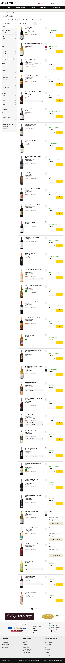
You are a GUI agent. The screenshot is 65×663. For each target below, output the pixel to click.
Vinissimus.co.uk (5, 644)
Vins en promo (44, 7)
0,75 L (9, 85)
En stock (52, 385)
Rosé (9, 43)
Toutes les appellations (28, 649)
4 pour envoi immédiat (54, 305)
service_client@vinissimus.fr (56, 629)
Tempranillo (14, 19)
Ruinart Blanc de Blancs (28, 645)
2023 (9, 97)
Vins (9, 7)
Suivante (37, 608)
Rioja (46, 647)
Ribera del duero (48, 649)
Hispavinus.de (5, 647)
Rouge (4, 19)
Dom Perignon (26, 647)
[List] (35, 23)
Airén (20, 19)
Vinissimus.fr (5, 642)
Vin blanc (25, 642)
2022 (9, 102)
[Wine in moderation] (17, 631)
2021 (9, 107)
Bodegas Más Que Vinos (9, 124)
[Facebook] (52, 631)
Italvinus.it (4, 645)
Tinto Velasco (9, 77)
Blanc (9, 19)
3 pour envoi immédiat (54, 95)
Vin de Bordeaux (48, 644)
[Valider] (15, 59)
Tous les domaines (27, 650)
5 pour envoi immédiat (54, 240)
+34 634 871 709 (53, 625)
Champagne (47, 640)
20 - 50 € (9, 53)
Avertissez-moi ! (56, 523)
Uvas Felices (9, 126)
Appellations (4, 12)
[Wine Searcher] (51, 616)
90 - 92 (9, 32)
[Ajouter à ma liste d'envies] (46, 93)
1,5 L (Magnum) (9, 87)
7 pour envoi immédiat (54, 288)
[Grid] (39, 23)
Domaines (32, 7)
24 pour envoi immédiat (54, 111)
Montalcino (47, 652)
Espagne (10, 12)
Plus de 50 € (9, 55)
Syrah (9, 74)
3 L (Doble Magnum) (9, 89)
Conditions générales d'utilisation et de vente (35, 660)
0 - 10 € (9, 49)
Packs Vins (57, 7)
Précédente (28, 608)
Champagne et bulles (20, 7)
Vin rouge (25, 640)
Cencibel (9, 70)
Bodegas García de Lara (9, 119)
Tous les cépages (27, 652)
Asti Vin (46, 654)
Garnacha (9, 72)
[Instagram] (50, 631)
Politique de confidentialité (48, 660)
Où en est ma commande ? (55, 623)
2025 (9, 100)
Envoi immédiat (35, 19)
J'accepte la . (53, 520)
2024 (9, 95)
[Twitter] (55, 631)
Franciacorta (47, 650)
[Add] (59, 35)
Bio (42, 19)
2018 (9, 104)
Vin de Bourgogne (48, 642)
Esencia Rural (25, 19)
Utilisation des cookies (58, 660)
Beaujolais (47, 645)
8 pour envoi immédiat (54, 62)
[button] (59, 2)
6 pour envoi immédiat (54, 79)
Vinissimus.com (5, 640)
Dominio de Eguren (9, 117)
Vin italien (25, 644)
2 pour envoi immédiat (54, 175)
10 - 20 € (9, 51)
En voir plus (5, 79)
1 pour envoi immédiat (54, 159)
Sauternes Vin (47, 655)
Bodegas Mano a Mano (9, 121)
